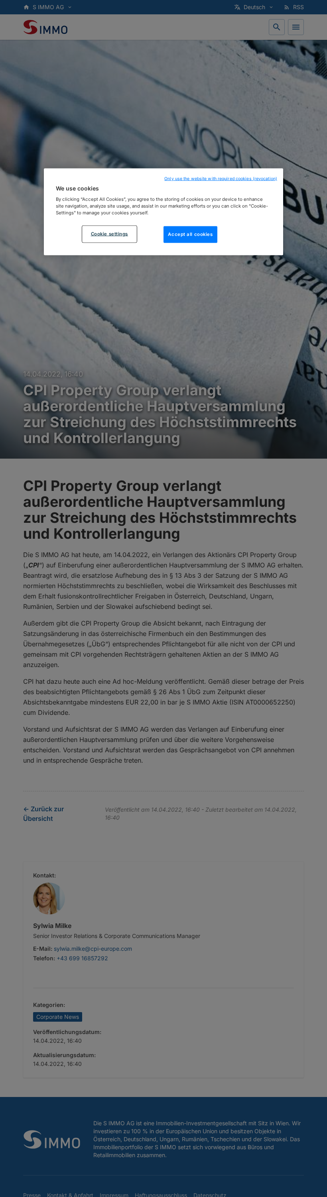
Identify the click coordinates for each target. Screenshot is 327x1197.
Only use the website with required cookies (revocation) (220, 178)
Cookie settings (109, 234)
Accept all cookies (190, 234)
